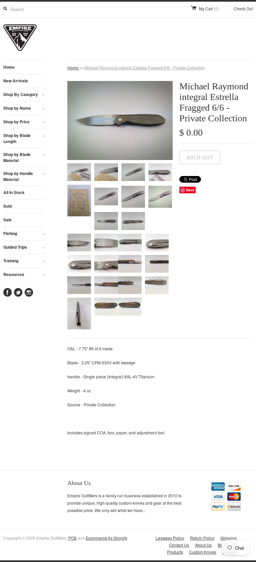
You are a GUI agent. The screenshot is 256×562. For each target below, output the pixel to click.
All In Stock (14, 192)
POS (72, 538)
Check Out (243, 8)
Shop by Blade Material (24, 157)
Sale (7, 220)
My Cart (209, 8)
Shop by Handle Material (24, 176)
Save (190, 189)
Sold (7, 206)
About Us (203, 545)
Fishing (24, 233)
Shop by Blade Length (24, 138)
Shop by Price (24, 122)
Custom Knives (202, 552)
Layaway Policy (170, 538)
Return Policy (202, 538)
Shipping (228, 538)
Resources (24, 274)
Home (9, 67)
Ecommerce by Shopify (106, 538)
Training (24, 261)
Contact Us (179, 545)
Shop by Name (24, 108)
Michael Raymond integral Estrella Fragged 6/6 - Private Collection (144, 67)
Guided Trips (24, 247)
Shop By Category (24, 94)
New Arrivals (15, 81)
